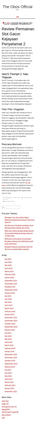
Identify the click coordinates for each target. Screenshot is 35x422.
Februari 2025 (10, 311)
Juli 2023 (8, 370)
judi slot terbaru (9, 201)
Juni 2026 (8, 262)
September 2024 (11, 326)
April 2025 (8, 305)
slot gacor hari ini (9, 406)
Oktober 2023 (10, 360)
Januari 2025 (9, 314)
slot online (6, 414)
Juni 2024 (8, 336)
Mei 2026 (8, 265)
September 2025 (11, 290)
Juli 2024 (8, 333)
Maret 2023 (9, 382)
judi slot (5, 401)
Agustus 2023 (10, 367)
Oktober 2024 (10, 323)
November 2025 (11, 283)
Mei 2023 (8, 376)
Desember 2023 (11, 354)
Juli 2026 (8, 259)
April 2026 (8, 268)
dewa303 (6, 409)
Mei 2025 (8, 302)
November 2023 (11, 357)
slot (3, 417)
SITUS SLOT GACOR (10, 412)
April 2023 (8, 379)
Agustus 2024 (10, 330)
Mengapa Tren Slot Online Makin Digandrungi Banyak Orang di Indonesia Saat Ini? (19, 219)
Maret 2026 (9, 271)
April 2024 (8, 342)
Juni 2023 (8, 373)
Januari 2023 (9, 388)
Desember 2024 (11, 317)
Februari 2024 (10, 348)
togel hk (5, 403)
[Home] (3, 23)
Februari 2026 (10, 274)
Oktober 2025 (10, 286)
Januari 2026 (9, 277)
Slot (6, 199)
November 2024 (11, 320)
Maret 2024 (9, 345)
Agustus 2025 (10, 293)
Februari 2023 (10, 385)
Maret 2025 (9, 308)
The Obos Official (17, 7)
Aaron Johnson (28, 197)
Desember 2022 (11, 391)
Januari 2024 (9, 351)
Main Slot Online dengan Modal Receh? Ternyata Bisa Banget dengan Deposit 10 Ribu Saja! (19, 233)
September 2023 (11, 363)
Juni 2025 (8, 299)
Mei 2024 (8, 339)
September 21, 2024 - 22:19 (13, 197)
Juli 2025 (8, 296)
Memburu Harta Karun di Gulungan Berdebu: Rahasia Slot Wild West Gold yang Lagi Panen (19, 241)
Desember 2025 (11, 280)
